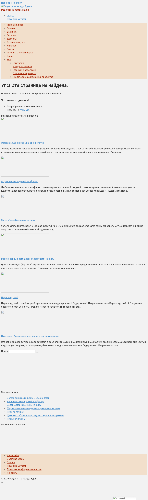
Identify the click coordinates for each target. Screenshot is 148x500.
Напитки (11, 45)
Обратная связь (15, 459)
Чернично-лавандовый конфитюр (25, 401)
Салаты (11, 28)
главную (24, 110)
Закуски (11, 35)
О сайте (11, 462)
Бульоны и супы (16, 42)
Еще (9, 59)
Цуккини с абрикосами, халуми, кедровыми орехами (35, 415)
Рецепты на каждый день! (15, 9)
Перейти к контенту (11, 2)
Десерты (12, 38)
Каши (10, 56)
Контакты (12, 472)
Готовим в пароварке (24, 73)
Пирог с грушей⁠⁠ (15, 412)
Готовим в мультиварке (20, 52)
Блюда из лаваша (22, 66)
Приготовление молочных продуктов (33, 77)
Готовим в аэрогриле (24, 70)
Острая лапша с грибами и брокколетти (28, 398)
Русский (121, 498)
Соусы (10, 49)
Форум (10, 15)
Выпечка (11, 31)
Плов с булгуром (16, 418)
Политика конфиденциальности (24, 469)
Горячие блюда (15, 24)
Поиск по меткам (16, 19)
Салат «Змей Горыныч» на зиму (24, 405)
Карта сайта (13, 455)
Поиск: (5, 351)
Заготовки (18, 63)
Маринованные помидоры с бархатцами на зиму (33, 408)
